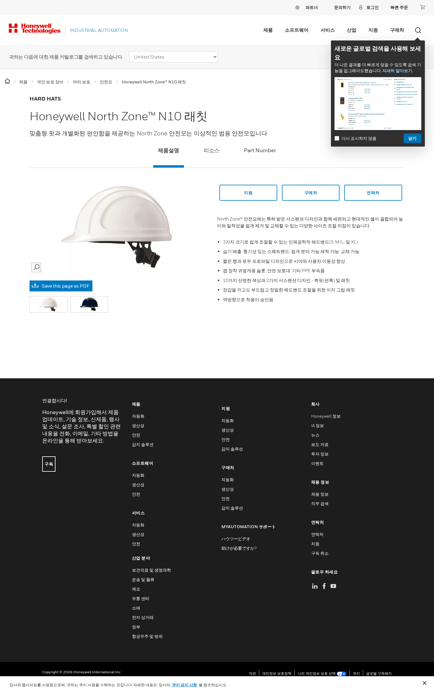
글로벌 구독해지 (379, 673)
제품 (268, 30)
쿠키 (356, 673)
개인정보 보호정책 (276, 673)
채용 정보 (320, 494)
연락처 (317, 534)
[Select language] (297, 7)
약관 (252, 673)
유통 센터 (140, 598)
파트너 (312, 7)
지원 (373, 30)
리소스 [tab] (212, 150)
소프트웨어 (297, 30)
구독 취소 (320, 553)
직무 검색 (320, 503)
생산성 (138, 425)
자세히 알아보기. (397, 70)
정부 (136, 626)
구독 (49, 463)
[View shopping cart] (422, 7)
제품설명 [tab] (168, 150)
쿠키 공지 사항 (184, 684)
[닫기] (424, 683)
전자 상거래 (143, 617)
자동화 (138, 416)
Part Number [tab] (260, 150)
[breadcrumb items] (8, 81)
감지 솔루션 (143, 444)
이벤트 (317, 463)
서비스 (328, 30)
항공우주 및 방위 (147, 636)
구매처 (397, 30)
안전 (136, 434)
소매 (136, 607)
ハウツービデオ (235, 538)
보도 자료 (320, 444)
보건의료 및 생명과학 (151, 569)
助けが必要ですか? (239, 548)
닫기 (412, 138)
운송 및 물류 (143, 579)
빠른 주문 (399, 7)
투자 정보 (320, 453)
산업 (351, 30)
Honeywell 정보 (326, 416)
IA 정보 (317, 425)
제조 (136, 588)
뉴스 (315, 434)
